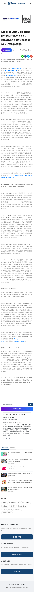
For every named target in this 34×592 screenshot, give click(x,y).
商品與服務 (25, 50)
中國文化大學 (25, 502)
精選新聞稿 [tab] (5, 447)
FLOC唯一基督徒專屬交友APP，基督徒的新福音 (20, 453)
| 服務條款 (13, 587)
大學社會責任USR (14, 502)
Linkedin (16, 341)
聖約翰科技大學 (22, 506)
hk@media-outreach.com (15, 422)
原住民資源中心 (7, 512)
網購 (4, 509)
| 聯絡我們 (25, 587)
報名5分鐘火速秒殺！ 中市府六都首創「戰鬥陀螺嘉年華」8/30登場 (20, 460)
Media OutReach (17, 68)
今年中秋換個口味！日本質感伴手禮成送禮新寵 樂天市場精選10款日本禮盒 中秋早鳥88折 (20, 481)
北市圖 (4, 502)
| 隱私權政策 (19, 587)
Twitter (22, 341)
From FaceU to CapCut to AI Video (17, 467)
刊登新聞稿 (17, 537)
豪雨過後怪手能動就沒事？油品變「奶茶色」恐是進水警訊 (20, 474)
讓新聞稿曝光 (17, 554)
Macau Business (11, 75)
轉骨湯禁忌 (18, 509)
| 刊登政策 (8, 587)
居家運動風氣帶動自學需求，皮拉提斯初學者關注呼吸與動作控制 (20, 488)
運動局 (10, 509)
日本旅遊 (5, 506)
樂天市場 (13, 506)
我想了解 (17, 572)
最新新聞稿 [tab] (12, 447)
